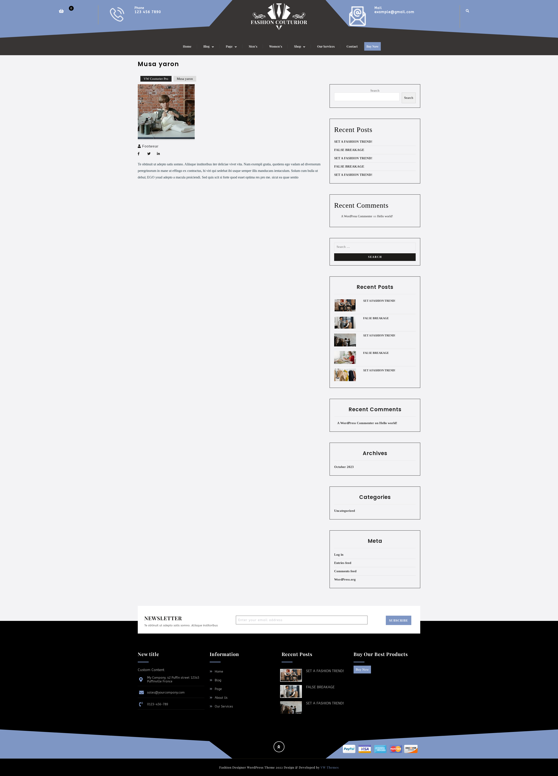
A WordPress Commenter (356, 216)
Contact (352, 46)
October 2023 (344, 467)
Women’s (275, 46)
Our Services (326, 46)
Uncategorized (344, 510)
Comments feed (345, 571)
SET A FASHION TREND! (353, 141)
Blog (218, 680)
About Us (221, 698)
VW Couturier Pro (156, 79)
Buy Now (372, 46)
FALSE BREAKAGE (349, 150)
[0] (58, 8)
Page (218, 689)
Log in (338, 554)
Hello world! (385, 216)
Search (374, 90)
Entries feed (342, 563)
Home (187, 46)
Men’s (253, 46)
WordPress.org (345, 579)
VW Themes (329, 767)
